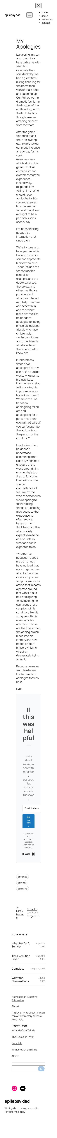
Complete (18, 968)
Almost (15, 1056)
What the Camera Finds (20, 979)
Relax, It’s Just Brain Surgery (32, 912)
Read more (17, 1019)
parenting (22, 888)
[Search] (41, 1068)
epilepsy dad (12, 15)
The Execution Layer (21, 957)
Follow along (18, 1000)
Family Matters (20, 914)
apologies (22, 876)
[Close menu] (38, 5)
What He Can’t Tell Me (21, 945)
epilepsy (22, 882)
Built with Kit (28, 854)
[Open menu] (29, 15)
